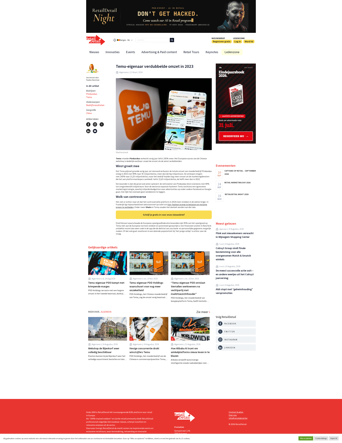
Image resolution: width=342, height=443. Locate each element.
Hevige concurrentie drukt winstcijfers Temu (144, 350)
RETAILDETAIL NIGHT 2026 (236, 194)
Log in (237, 41)
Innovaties (113, 52)
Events (130, 52)
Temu (89, 97)
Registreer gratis (221, 41)
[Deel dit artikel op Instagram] (95, 124)
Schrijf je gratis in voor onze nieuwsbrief (164, 214)
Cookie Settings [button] (321, 438)
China (89, 113)
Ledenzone (239, 38)
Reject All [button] (334, 438)
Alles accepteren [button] (306, 438)
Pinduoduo (91, 93)
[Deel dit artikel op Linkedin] (88, 131)
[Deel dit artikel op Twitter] (102, 124)
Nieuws (94, 52)
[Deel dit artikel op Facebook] (88, 124)
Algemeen (123, 72)
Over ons (233, 415)
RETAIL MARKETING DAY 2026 (237, 182)
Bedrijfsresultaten (95, 105)
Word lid (249, 41)
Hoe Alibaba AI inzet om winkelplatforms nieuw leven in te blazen (190, 352)
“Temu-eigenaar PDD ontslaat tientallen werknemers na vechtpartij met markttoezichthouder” (188, 288)
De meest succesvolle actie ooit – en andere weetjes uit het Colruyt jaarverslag (235, 274)
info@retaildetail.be (238, 418)
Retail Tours (191, 52)
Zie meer (202, 312)
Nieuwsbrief (218, 38)
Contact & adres (236, 412)
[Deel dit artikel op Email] (95, 131)
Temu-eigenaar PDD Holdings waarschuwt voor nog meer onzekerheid (146, 286)
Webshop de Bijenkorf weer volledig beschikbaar (103, 350)
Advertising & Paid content (159, 52)
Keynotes (212, 52)
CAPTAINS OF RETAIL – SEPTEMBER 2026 (240, 172)
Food (221, 244)
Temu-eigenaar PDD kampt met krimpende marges (106, 284)
